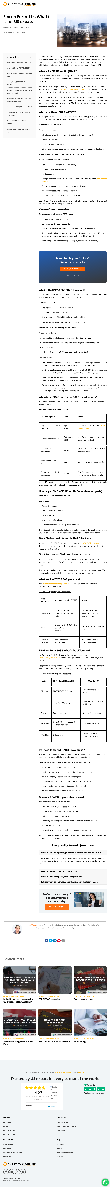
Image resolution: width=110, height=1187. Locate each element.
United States (10, 1134)
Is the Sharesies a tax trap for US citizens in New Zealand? (18, 1000)
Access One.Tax (10, 1144)
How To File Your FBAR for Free (54, 1041)
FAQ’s (60, 1148)
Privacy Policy (16, 1178)
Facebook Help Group (65, 1152)
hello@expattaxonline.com (68, 1126)
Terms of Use (7, 1178)
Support (61, 1144)
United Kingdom (10, 1130)
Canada (7, 1126)
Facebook (61, 1130)
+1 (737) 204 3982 (63, 1122)
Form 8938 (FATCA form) (50, 658)
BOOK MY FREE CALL (57, 907)
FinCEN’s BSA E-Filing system (71, 89)
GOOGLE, (69, 1072)
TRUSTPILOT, (59, 1072)
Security (8, 1156)
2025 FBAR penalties (49, 999)
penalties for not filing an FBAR (56, 584)
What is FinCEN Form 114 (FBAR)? (19, 62)
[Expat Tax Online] (19, 5)
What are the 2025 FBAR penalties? (19, 107)
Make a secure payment (13, 1152)
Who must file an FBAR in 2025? (18, 68)
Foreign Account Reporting (13, 996)
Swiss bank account (83, 999)
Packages (8, 1148)
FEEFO (81, 1072)
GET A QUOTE (71, 275)
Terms (60, 1156)
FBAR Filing (80, 1041)
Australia (8, 1122)
